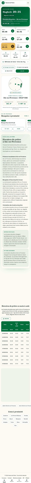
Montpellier (25, 422)
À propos (4, 478)
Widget (27, 478)
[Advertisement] (15, 286)
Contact (10, 478)
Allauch (11, 419)
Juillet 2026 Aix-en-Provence (9, 405)
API (23, 478)
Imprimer (7, 318)
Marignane (18, 419)
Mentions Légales (17, 478)
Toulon (12, 422)
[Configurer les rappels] (12, 31)
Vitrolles (26, 415)
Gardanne (5, 415)
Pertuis (4, 419)
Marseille (26, 419)
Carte (7, 128)
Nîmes (18, 422)
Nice (15, 425)
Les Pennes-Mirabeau (16, 415)
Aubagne (5, 422)
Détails (25, 115)
